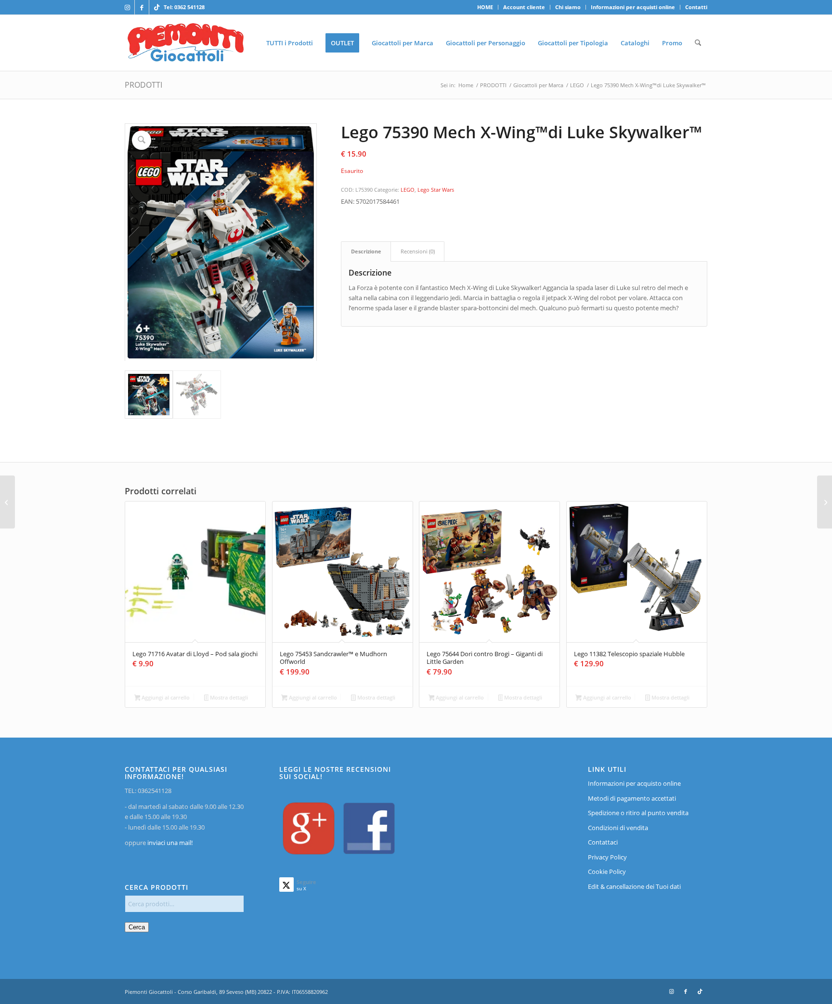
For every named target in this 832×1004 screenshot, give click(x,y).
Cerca (137, 927)
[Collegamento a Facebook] (142, 7)
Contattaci (603, 842)
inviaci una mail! (169, 842)
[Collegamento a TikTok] (156, 7)
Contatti (696, 7)
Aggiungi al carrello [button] (165, 697)
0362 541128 (189, 7)
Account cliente (524, 7)
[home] (186, 43)
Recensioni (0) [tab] (418, 251)
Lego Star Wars (435, 189)
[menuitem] (485, 7)
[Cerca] (698, 43)
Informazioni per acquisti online (633, 7)
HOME (485, 7)
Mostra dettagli (228, 697)
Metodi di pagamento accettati (632, 798)
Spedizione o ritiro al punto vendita (638, 812)
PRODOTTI (143, 84)
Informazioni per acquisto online (634, 783)
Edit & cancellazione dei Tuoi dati (634, 886)
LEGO (408, 189)
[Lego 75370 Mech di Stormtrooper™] (7, 502)
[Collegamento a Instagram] (127, 7)
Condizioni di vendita (618, 827)
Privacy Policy (607, 857)
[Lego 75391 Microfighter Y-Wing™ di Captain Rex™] (824, 502)
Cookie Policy (607, 871)
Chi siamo (568, 7)
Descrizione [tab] (366, 251)
